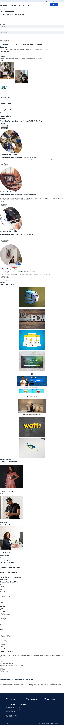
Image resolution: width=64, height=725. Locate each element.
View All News (2, 657)
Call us (9, 697)
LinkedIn (20, 711)
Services (31, 4)
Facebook (21, 707)
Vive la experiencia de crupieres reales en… (7, 663)
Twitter (20, 709)
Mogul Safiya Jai (6, 491)
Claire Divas (4, 522)
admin (5, 669)
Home (22, 4)
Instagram (21, 712)
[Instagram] (7, 723)
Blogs (2, 661)
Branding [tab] (3, 123)
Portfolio (36, 4)
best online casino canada (4, 689)
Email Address (2, 30)
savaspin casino (3, 691)
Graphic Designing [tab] (4, 125)
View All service (2, 464)
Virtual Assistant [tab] (4, 128)
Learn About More (3, 60)
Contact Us (42, 4)
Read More (2, 7)
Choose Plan (2, 602)
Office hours (49, 697)
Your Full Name (2, 24)
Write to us (30, 697)
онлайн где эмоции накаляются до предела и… (8, 674)
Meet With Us (2, 9)
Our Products (54, 4)
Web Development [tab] (4, 126)
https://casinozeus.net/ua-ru (24, 684)
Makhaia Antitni (6, 553)
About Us (26, 4)
